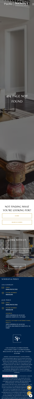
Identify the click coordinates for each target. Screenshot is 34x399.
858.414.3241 (9, 294)
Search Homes (17, 222)
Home (17, 215)
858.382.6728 (9, 309)
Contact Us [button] (17, 266)
